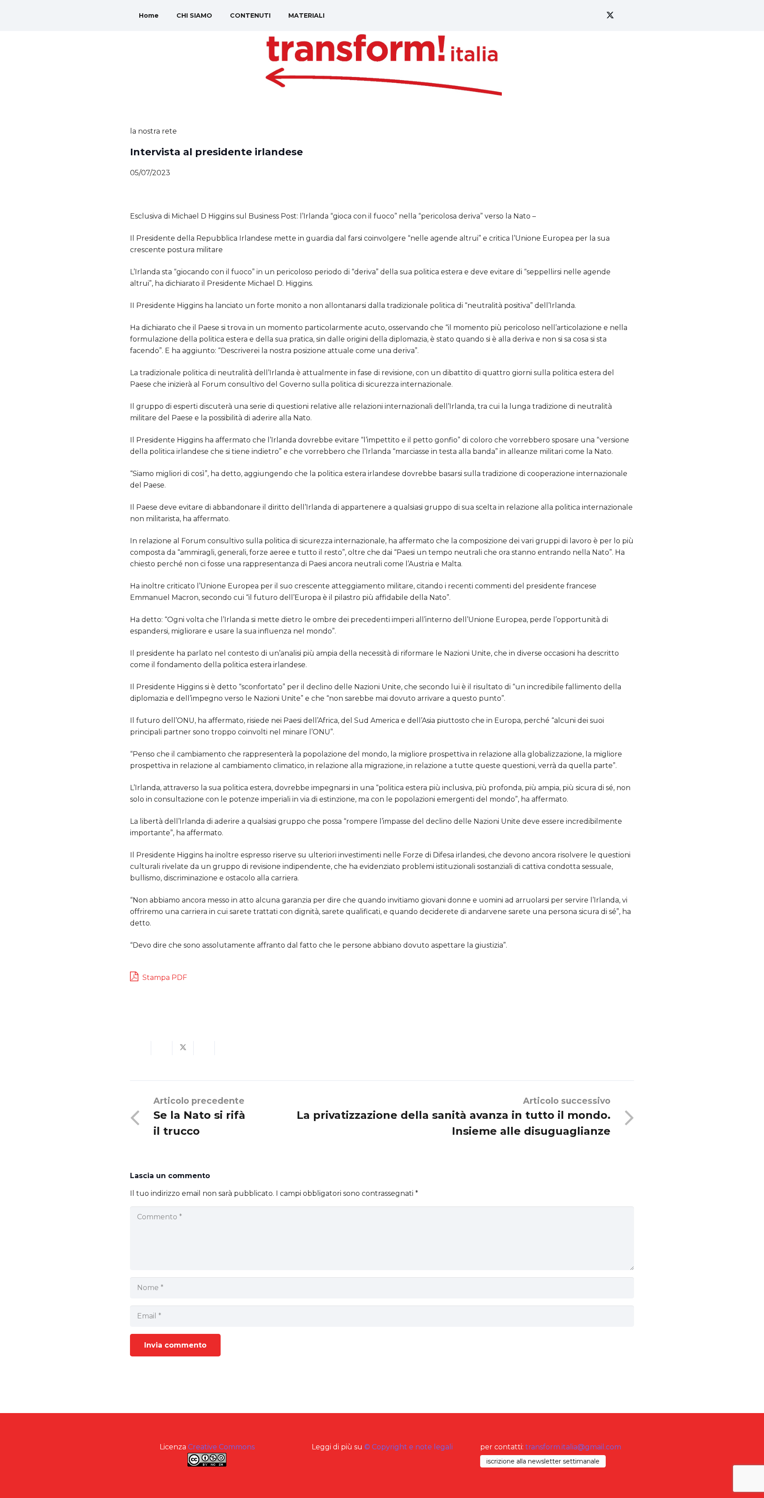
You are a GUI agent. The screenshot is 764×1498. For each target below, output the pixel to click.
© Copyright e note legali (408, 1447)
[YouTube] (626, 15)
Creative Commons (221, 1447)
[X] (610, 15)
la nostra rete (153, 131)
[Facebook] (594, 15)
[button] (568, 15)
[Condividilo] (161, 1048)
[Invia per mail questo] (140, 1048)
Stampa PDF (164, 977)
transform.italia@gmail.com (573, 1447)
